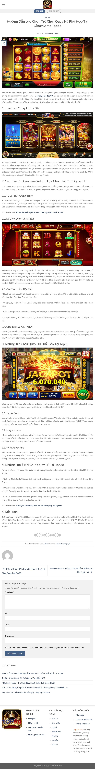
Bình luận (9, 592)
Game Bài (56, 723)
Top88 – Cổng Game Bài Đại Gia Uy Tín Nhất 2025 (23, 678)
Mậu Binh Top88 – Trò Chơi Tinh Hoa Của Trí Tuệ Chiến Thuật (28, 683)
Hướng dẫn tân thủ (36, 734)
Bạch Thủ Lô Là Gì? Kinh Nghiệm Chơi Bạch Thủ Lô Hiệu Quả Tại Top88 (32, 673)
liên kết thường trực (63, 544)
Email (7, 625)
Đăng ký (31, 718)
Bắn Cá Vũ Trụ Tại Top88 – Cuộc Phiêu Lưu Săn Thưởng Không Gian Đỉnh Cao (35, 687)
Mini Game (56, 731)
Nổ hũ (47, 18)
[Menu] (3, 4)
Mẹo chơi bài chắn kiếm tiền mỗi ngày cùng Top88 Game (26, 692)
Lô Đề (54, 727)
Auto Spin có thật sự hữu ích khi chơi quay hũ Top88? (38, 505)
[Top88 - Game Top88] (47, 4)
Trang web (9, 636)
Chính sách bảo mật (84, 719)
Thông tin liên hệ (83, 723)
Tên (7, 613)
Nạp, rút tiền (33, 723)
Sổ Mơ (55, 744)
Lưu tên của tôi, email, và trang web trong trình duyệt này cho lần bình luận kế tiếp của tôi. (46, 647)
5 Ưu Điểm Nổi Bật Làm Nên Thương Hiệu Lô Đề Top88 (39, 212)
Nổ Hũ (55, 736)
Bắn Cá (55, 718)
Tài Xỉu (55, 740)
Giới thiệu (80, 715)
